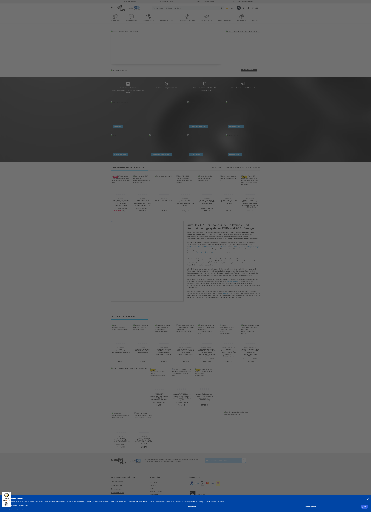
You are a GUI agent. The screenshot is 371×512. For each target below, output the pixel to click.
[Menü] (10, 493)
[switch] (6, 504)
